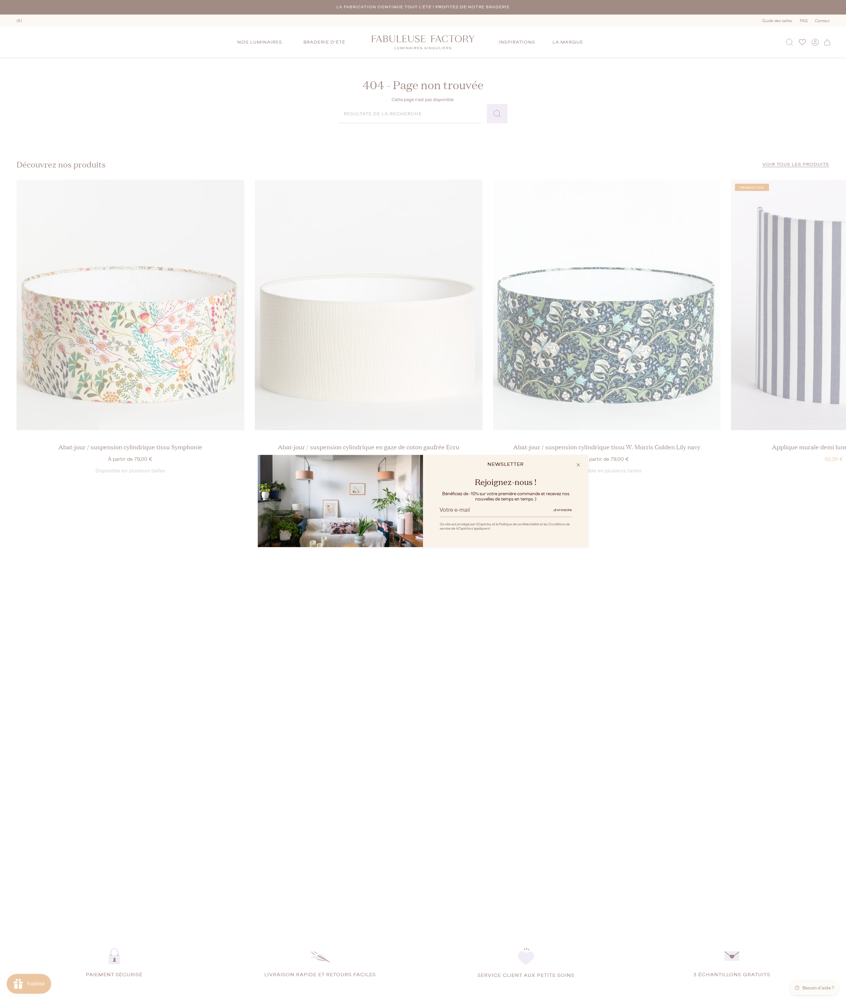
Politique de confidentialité (519, 524)
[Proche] (578, 465)
